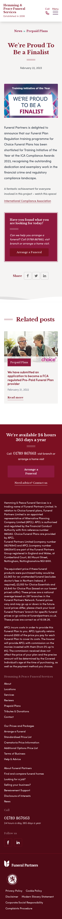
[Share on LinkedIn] (44, 276)
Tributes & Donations (16, 711)
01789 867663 (35, 239)
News (7, 801)
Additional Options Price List (21, 748)
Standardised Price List (18, 737)
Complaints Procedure (19, 908)
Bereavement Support (17, 790)
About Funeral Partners (18, 768)
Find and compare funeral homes (24, 773)
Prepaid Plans (12, 706)
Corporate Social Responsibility (24, 902)
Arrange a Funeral (29, 252)
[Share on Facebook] (28, 276)
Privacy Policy (14, 891)
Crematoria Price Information (21, 742)
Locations (10, 689)
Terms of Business (14, 753)
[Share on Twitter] (36, 276)
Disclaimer (12, 896)
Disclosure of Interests (17, 796)
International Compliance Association (27, 201)
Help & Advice (12, 759)
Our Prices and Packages (19, 726)
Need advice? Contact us (31, 482)
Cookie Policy (34, 891)
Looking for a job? (14, 779)
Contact (9, 717)
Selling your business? (17, 785)
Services (9, 695)
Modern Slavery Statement (38, 896)
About (7, 683)
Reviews (9, 700)
